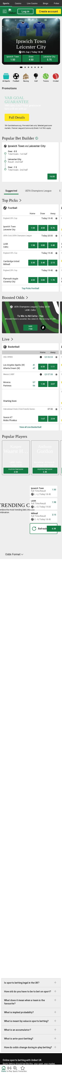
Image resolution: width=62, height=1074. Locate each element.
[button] (12, 58)
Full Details (17, 117)
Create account (48, 11)
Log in (25, 11)
